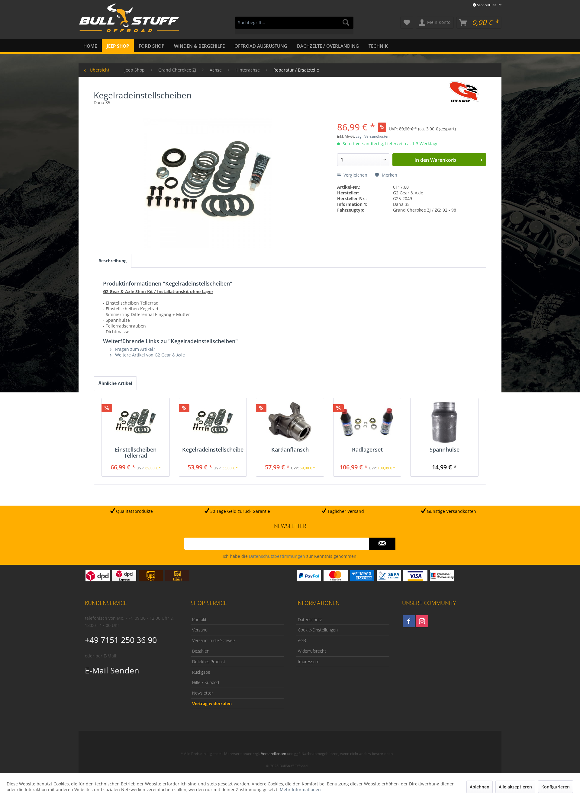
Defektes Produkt (208, 661)
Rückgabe (201, 672)
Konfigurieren (555, 787)
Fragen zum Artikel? (134, 349)
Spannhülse (444, 449)
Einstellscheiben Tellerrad (135, 452)
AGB (302, 640)
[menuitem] (294, 25)
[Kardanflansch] (290, 422)
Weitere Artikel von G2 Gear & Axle (149, 355)
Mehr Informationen (300, 789)
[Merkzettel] (406, 23)
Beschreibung (112, 261)
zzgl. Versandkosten (372, 136)
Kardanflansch (290, 449)
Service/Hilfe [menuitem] (486, 5)
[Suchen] (345, 23)
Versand (200, 630)
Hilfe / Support (206, 682)
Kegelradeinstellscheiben (213, 449)
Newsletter (202, 693)
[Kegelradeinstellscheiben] (213, 422)
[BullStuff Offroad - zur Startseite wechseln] (129, 21)
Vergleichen (354, 175)
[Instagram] (422, 621)
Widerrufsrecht (312, 651)
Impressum (308, 661)
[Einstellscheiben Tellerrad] (135, 422)
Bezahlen (200, 651)
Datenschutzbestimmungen (277, 556)
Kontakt (199, 619)
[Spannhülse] (444, 422)
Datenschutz (310, 619)
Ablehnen (479, 787)
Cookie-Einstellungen (318, 630)
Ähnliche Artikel (115, 383)
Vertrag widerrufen (212, 703)
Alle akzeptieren (515, 787)
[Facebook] (409, 621)
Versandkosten (273, 753)
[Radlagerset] (367, 422)
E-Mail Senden (112, 670)
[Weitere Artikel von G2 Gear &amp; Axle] (463, 91)
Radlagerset (367, 449)
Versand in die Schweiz (213, 640)
